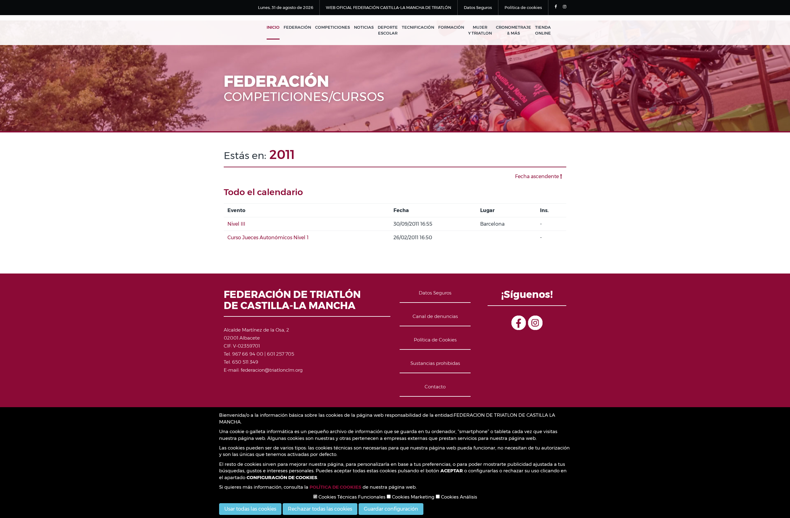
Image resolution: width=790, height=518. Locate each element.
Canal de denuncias (435, 316)
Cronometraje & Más (513, 30)
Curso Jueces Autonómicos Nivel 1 (268, 237)
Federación (297, 27)
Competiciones (332, 27)
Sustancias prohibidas (435, 363)
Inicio (273, 27)
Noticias (364, 27)
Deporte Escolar (388, 30)
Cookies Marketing (412, 497)
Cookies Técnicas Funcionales (351, 497)
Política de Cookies (435, 340)
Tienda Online (543, 30)
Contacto (435, 387)
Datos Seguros (478, 7)
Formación (451, 27)
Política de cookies (523, 7)
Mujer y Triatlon (480, 30)
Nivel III (236, 224)
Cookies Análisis (458, 497)
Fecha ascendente (537, 176)
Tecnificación (418, 27)
